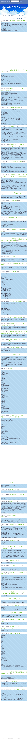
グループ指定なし (8, 15)
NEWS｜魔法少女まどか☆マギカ (18, 193)
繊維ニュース (12, 501)
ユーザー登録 (12, 3)
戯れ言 (11, 483)
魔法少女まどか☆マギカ (15, 161)
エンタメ (19, 15)
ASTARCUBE (12, 489)
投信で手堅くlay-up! (14, 347)
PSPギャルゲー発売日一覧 (16, 689)
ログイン (18, 3)
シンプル (7, 3)
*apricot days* (12, 540)
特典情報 (25, 17)
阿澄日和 (11, 368)
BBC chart (24, 15)
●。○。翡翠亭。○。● (14, 565)
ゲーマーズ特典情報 (14, 107)
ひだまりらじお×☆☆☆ (15, 605)
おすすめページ (24, 18)
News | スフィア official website (17, 524)
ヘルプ (21, 3)
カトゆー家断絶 (13, 681)
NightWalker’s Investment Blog (17, 20)
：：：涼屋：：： (14, 256)
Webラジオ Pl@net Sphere (15, 598)
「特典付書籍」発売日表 (15, 613)
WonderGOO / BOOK (14, 633)
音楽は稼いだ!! (13, 200)
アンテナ (3, 3)
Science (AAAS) (13, 560)
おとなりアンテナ (16, 18)
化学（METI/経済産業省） (16, 317)
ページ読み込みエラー (15, 354)
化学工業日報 (12, 271)
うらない (15, 15)
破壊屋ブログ (12, 126)
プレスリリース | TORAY (15, 301)
